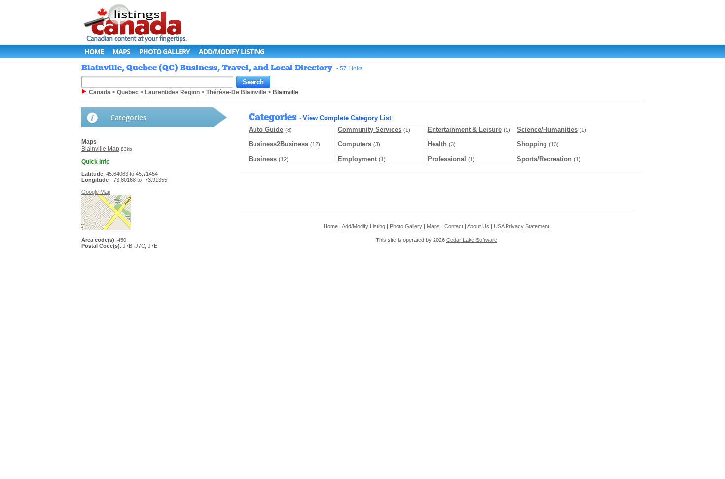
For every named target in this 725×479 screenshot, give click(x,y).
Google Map (95, 192)
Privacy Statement (527, 226)
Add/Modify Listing (231, 51)
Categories (128, 117)
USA (499, 226)
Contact (453, 226)
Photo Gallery (164, 51)
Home (94, 51)
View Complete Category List (347, 118)
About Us (478, 226)
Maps (121, 51)
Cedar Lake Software (471, 240)
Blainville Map (100, 148)
